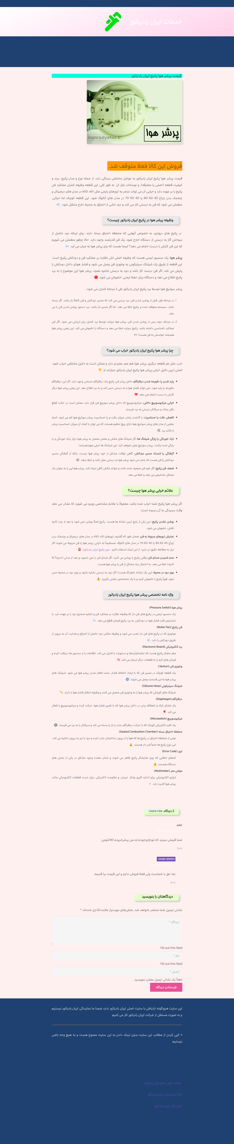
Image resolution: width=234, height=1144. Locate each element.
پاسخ (179, 848)
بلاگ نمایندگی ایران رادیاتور (164, 1094)
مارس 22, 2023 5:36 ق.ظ (161, 865)
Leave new (156, 810)
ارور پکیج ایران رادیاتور (96, 549)
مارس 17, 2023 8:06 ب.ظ (168, 831)
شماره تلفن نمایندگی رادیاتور (163, 1083)
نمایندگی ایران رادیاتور (168, 1106)
